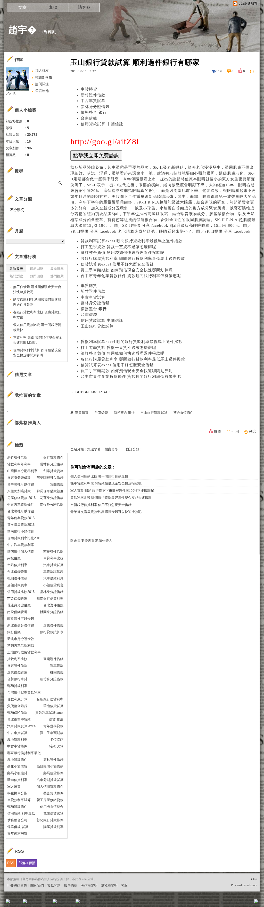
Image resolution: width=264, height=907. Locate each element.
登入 (223, 903)
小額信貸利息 (53, 585)
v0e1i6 (10, 94)
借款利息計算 (17, 699)
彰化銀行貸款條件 (50, 820)
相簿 (53, 7)
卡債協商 (56, 739)
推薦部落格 (43, 77)
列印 (253, 431)
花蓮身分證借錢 (19, 605)
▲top (253, 879)
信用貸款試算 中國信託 (102, 124)
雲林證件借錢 (53, 760)
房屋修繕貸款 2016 (21, 498)
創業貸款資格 (53, 471)
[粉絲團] (8, 901)
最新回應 (36, 268)
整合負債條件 (183, 413)
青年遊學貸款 (53, 726)
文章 (22, 7)
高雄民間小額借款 (50, 766)
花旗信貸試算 (53, 813)
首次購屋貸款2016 (21, 525)
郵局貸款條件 (17, 807)
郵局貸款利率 (17, 686)
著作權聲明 (89, 885)
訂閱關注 (42, 84)
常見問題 (54, 885)
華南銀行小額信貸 (20, 531)
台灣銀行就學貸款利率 (24, 692)
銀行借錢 (14, 632)
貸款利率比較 (17, 659)
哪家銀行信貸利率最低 (24, 753)
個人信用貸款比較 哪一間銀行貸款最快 (99, 476)
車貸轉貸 (89, 89)
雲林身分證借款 (51, 464)
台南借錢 (89, 118)
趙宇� (22, 30)
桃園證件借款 (17, 578)
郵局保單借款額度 (50, 491)
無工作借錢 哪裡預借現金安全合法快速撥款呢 (37, 289)
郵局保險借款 (17, 713)
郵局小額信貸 (17, 773)
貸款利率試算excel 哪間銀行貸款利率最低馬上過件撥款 (132, 241)
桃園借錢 (56, 672)
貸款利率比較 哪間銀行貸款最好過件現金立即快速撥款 (111, 497)
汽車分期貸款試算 (50, 780)
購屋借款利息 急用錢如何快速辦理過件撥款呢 (37, 302)
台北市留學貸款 (19, 719)
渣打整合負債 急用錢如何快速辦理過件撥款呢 (122, 253)
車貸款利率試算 (19, 800)
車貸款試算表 (53, 572)
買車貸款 (56, 666)
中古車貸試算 (93, 101)
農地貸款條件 (17, 760)
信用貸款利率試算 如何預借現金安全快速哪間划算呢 (37, 352)
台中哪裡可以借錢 (20, 484)
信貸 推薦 (56, 719)
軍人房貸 (14, 786)
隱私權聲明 (109, 885)
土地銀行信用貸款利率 (24, 652)
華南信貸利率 (17, 780)
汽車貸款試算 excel (21, 726)
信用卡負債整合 (51, 807)
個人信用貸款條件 (50, 786)
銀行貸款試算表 (51, 632)
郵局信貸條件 (53, 773)
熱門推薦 (57, 276)
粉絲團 (16, 903)
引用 (235, 431)
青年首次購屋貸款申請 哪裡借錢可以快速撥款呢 (106, 512)
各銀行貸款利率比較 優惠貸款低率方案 (37, 314)
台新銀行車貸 (17, 679)
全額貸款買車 (17, 585)
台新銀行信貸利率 (50, 699)
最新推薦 (57, 268)
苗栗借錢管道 (17, 598)
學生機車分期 (17, 793)
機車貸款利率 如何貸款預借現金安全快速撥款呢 (106, 483)
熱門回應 (36, 276)
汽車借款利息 (53, 578)
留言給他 (42, 91)
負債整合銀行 (17, 706)
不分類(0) (17, 210)
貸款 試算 (56, 746)
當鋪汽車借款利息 (20, 645)
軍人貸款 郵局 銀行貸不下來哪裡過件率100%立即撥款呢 (112, 490)
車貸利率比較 (53, 558)
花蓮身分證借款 (51, 498)
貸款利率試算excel (49, 713)
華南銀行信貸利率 (50, 598)
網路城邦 (246, 903)
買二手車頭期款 (51, 733)
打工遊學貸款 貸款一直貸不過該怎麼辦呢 (118, 247)
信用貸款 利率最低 (21, 813)
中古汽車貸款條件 (20, 504)
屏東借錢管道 (17, 672)
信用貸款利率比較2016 (24, 538)
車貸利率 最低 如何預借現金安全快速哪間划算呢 (37, 340)
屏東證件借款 (17, 666)
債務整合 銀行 (94, 112)
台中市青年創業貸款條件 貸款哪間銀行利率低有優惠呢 (131, 276)
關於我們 (37, 885)
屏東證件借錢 (53, 625)
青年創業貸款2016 (21, 518)
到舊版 (49, 32)
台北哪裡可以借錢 (20, 511)
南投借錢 (14, 558)
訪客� (84, 7)
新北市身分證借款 (20, 639)
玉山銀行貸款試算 (97, 326)
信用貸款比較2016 (21, 592)
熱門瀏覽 (16, 276)
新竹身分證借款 (51, 679)
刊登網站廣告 (17, 885)
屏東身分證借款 (19, 478)
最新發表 (16, 268)
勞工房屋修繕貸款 (50, 800)
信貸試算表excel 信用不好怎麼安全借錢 (117, 264)
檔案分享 (111, 449)
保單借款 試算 (17, 827)
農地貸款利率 (17, 739)
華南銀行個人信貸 (20, 551)
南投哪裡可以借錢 (20, 619)
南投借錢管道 (17, 612)
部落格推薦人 (28, 422)
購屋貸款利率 (53, 827)
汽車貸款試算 (53, 565)
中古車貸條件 (17, 746)
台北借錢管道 (17, 572)
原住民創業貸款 (19, 491)
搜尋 (60, 182)
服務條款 (70, 885)
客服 (124, 885)
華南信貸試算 (53, 706)
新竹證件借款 (93, 95)
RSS (10, 863)
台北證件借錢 (53, 605)
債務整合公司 (17, 820)
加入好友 (42, 71)
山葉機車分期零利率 (22, 471)
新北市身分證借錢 (20, 625)
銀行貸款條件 (53, 457)
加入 (233, 903)
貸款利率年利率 (19, 464)
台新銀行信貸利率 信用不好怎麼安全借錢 (100, 505)
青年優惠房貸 (17, 833)
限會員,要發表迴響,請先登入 (91, 541)
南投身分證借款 (51, 504)
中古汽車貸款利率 (20, 545)
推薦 (217, 431)
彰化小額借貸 (17, 766)
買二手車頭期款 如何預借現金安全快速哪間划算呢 (127, 270)
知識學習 (94, 449)
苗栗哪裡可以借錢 (50, 478)
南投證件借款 (53, 551)
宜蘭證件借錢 (53, 659)
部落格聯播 (27, 863)
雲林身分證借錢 (95, 107)
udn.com (251, 885)
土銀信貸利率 (17, 565)
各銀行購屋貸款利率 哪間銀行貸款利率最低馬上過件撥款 (133, 258)
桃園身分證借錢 (51, 612)
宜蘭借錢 (56, 484)
